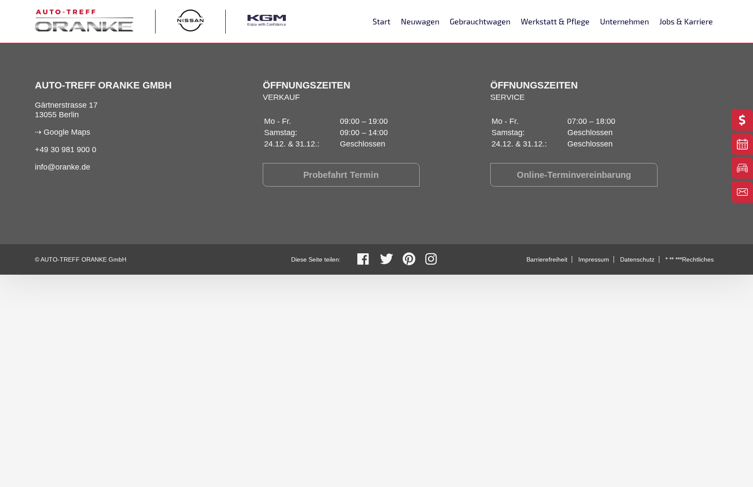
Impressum (593, 259)
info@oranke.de (62, 167)
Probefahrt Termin (341, 175)
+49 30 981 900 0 (65, 149)
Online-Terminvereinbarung (574, 175)
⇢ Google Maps (62, 132)
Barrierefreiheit (546, 259)
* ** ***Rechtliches (689, 259)
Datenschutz (637, 259)
